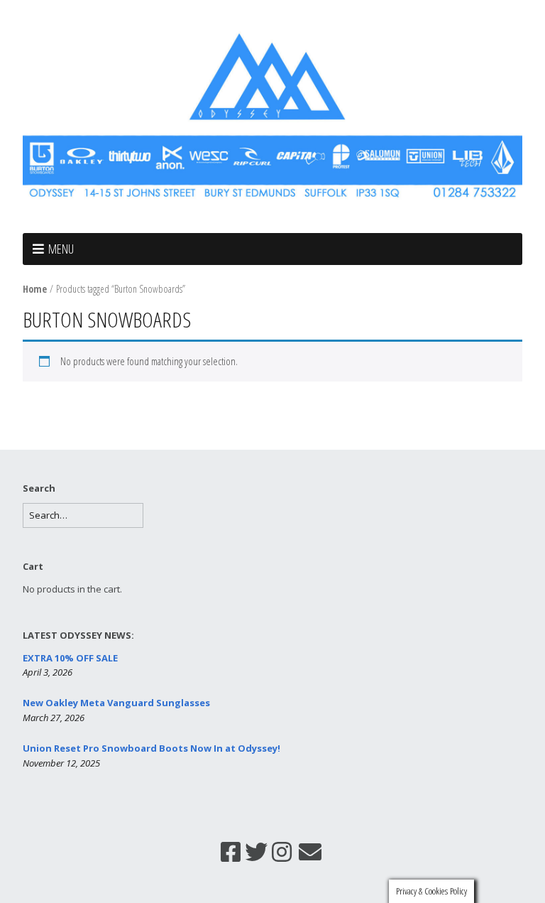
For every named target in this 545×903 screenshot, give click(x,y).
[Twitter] (256, 852)
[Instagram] (282, 852)
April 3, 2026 (47, 672)
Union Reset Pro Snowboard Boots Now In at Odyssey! (151, 748)
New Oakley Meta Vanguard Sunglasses (116, 702)
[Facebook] (231, 852)
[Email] (310, 852)
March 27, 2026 (53, 717)
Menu (61, 248)
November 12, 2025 (61, 763)
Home (35, 289)
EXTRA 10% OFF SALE (70, 657)
